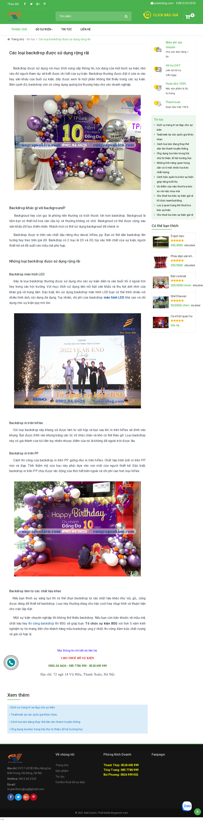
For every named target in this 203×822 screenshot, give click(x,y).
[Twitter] (31, 4)
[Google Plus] (38, 4)
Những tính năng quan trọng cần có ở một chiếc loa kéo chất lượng (173, 167)
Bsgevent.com (119, 812)
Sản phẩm (62, 770)
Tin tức (66, 29)
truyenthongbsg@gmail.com (25, 789)
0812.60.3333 (186, 3)
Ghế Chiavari (179, 296)
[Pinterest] (45, 4)
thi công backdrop (41, 623)
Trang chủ (19, 29)
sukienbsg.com (163, 3)
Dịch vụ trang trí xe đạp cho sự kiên (32, 707)
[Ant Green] (15, 15)
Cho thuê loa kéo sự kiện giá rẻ (175, 214)
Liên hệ (85, 29)
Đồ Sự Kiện (44, 29)
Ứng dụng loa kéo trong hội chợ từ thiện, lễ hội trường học (46, 729)
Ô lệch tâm (177, 236)
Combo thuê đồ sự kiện (70, 782)
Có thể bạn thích (165, 226)
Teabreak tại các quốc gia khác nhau (33, 714)
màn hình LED (114, 297)
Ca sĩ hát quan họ (181, 316)
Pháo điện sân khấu (183, 256)
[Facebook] (25, 4)
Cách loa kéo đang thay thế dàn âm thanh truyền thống (45, 721)
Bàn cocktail (178, 276)
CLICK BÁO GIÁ (165, 15)
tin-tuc (31, 39)
